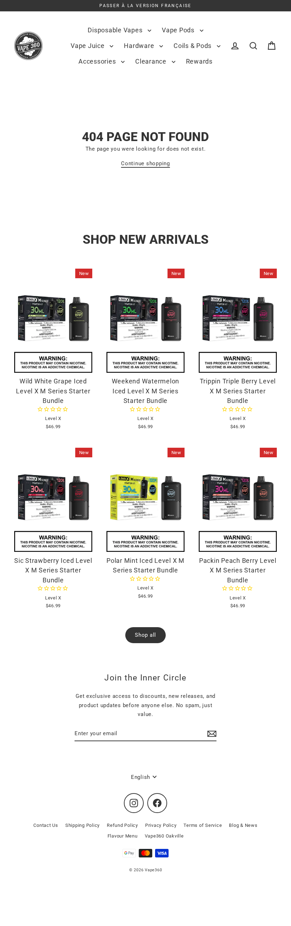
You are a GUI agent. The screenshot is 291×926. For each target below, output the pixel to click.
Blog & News (243, 825)
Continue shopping (145, 163)
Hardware (140, 45)
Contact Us (45, 825)
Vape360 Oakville (164, 836)
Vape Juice (88, 45)
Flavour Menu (123, 836)
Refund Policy (122, 825)
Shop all (145, 635)
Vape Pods (179, 30)
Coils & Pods (193, 45)
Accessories (97, 61)
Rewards (199, 61)
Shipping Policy (82, 825)
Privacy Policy (161, 825)
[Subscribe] (210, 733)
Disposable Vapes (116, 30)
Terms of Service (202, 825)
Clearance (151, 61)
